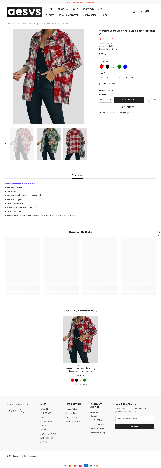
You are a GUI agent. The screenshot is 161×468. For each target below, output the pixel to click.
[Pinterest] (15, 411)
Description (77, 175)
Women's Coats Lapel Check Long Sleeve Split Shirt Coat (80, 370)
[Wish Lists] (140, 12)
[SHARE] (154, 100)
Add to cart (129, 99)
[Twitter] (22, 411)
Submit (134, 426)
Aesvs (109, 43)
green (85, 380)
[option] (48, 76)
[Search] (127, 12)
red (72, 380)
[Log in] (134, 12)
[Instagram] (9, 411)
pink (80, 380)
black (76, 380)
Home (7, 23)
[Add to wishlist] (149, 100)
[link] (22, 289)
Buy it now (128, 107)
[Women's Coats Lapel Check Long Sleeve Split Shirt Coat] (80, 339)
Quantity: (103, 94)
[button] (6, 143)
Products (16, 23)
